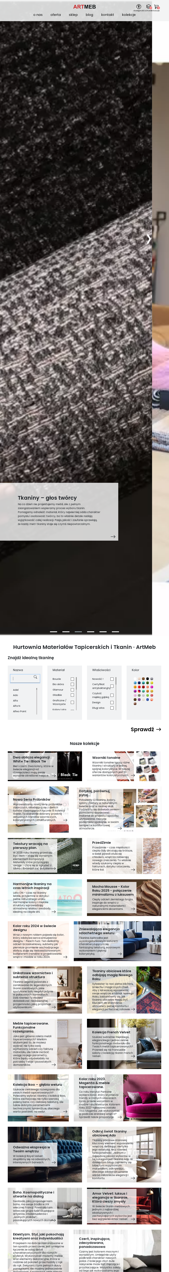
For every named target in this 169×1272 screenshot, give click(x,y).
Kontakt (107, 14)
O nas (38, 14)
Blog (89, 14)
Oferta (56, 14)
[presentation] (148, 237)
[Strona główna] (84, 6)
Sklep (73, 14)
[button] (53, 632)
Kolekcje (129, 14)
